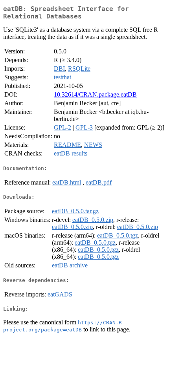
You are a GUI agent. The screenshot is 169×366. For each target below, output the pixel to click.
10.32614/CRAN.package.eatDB (95, 94)
